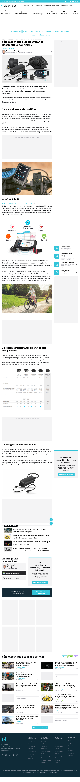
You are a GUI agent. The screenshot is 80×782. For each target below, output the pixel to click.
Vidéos (58, 5)
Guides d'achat (47, 5)
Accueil (3, 39)
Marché (19, 721)
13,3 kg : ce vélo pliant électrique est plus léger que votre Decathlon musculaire (26, 663)
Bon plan (70, 656)
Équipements (75, 14)
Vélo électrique (5, 14)
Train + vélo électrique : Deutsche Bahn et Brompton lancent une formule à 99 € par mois (26, 674)
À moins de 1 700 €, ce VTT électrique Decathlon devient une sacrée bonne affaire (65, 696)
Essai (76, 656)
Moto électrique (52, 14)
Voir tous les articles (39, 728)
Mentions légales (16, 770)
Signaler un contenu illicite (70, 770)
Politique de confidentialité (29, 770)
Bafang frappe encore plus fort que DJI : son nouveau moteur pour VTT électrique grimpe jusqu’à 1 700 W (66, 663)
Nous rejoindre (71, 746)
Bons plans (39, 5)
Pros (53, 5)
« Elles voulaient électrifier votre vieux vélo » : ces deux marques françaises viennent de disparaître (65, 685)
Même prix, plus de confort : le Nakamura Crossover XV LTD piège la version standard (66, 707)
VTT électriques (32, 751)
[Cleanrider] (8, 5)
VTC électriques (32, 758)
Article (64, 656)
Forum (70, 5)
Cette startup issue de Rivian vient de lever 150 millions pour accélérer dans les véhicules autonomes (27, 685)
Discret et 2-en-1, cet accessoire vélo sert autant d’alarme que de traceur (26, 707)
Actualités (27, 5)
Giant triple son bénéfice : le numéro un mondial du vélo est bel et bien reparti (27, 718)
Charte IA (59, 770)
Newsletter (64, 5)
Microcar (64, 14)
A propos (70, 740)
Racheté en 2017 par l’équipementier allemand (17, 204)
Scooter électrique (37, 14)
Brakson (54, 772)
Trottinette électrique (20, 14)
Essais (33, 5)
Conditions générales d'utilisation (46, 770)
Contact (70, 743)
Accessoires (20, 711)
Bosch (12, 48)
